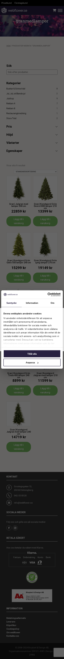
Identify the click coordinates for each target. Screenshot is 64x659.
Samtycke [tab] (11, 302)
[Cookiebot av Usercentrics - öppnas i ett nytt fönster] (48, 295)
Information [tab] (32, 302)
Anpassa (30, 362)
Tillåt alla (32, 353)
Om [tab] (52, 302)
